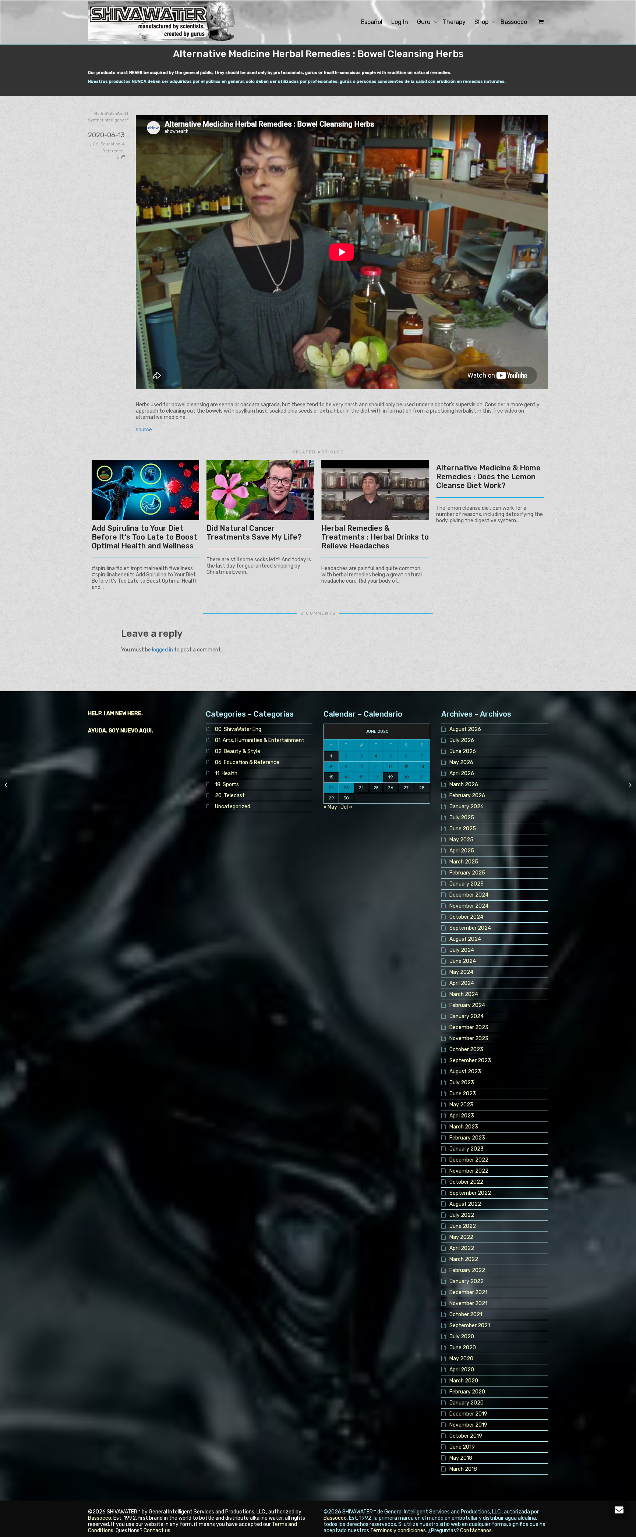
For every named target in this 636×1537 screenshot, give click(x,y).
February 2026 (467, 795)
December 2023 (468, 1027)
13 (406, 766)
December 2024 (468, 895)
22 (331, 787)
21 (422, 777)
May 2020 (461, 1359)
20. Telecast (230, 795)
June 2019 (462, 1447)
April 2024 (461, 983)
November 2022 (468, 1171)
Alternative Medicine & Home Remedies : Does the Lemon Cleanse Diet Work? (488, 476)
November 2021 (468, 1303)
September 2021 (469, 1325)
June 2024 (462, 961)
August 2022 (465, 1204)
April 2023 (461, 1116)
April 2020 (461, 1370)
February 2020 (467, 1392)
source (144, 430)
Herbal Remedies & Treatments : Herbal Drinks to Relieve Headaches (375, 537)
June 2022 (462, 1226)
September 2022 (470, 1193)
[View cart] (540, 22)
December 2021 (468, 1292)
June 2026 (462, 751)
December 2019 (468, 1414)
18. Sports (227, 784)
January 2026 (466, 806)
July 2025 (461, 818)
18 (376, 777)
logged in (162, 650)
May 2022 (461, 1237)
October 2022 (466, 1182)
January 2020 (466, 1403)
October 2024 (466, 917)
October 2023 (466, 1049)
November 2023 (468, 1038)
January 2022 (466, 1281)
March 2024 (463, 994)
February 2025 (467, 873)
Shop (482, 21)
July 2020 (461, 1336)
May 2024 (461, 972)
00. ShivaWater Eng (238, 729)
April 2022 (461, 1248)
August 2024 (465, 939)
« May (330, 807)
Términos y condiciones (398, 1530)
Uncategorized (232, 806)
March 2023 (463, 1127)
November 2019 (468, 1425)
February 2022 (467, 1270)
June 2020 (462, 1348)
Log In (399, 21)
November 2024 (468, 906)
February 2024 (467, 1005)
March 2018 (463, 1469)
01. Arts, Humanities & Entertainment (259, 740)
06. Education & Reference (247, 762)
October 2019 (465, 1436)
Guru (424, 21)
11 (376, 766)
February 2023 (467, 1138)
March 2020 (463, 1381)
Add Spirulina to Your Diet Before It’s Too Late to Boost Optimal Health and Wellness (144, 537)
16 (346, 777)
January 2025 (466, 884)
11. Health (226, 773)
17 (361, 777)
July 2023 (461, 1083)
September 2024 (470, 928)
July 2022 (461, 1215)
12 (390, 766)
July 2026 (461, 740)
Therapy (454, 21)
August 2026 (465, 729)
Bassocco (514, 21)
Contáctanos (476, 1530)
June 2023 (462, 1094)
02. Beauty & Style (237, 751)
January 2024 (466, 1016)
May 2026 (461, 762)
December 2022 (468, 1160)
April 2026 (461, 773)
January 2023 (466, 1149)
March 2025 (463, 862)
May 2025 (461, 840)
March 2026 (463, 784)
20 (406, 777)
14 (422, 766)
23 (346, 787)
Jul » (346, 807)
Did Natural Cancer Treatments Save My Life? (254, 532)
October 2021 (465, 1314)
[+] (145, 490)
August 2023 (465, 1071)
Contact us (157, 1530)
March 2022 (463, 1259)
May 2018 (460, 1458)
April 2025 (461, 851)
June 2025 (462, 829)
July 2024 (461, 950)
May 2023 (461, 1105)
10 (361, 766)
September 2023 (470, 1060)
